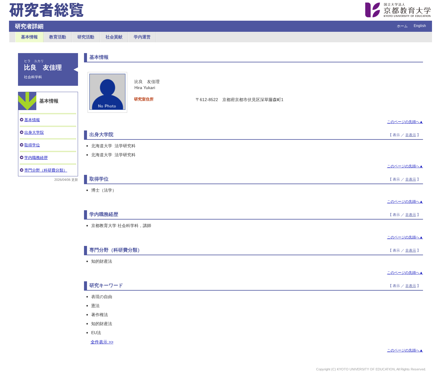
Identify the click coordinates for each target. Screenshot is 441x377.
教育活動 (57, 36)
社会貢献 (114, 36)
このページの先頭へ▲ (405, 122)
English (420, 26)
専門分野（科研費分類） (45, 170)
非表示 (410, 135)
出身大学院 (34, 132)
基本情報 (29, 36)
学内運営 (142, 36)
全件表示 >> (102, 342)
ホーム (402, 26)
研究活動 (85, 36)
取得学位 (32, 145)
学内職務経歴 (36, 157)
